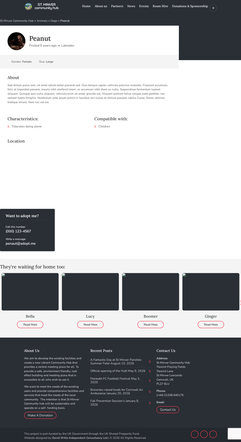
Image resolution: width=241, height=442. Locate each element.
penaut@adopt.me (21, 243)
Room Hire (160, 6)
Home (86, 6)
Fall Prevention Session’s (107, 401)
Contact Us (168, 410)
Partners (117, 6)
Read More (30, 324)
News (131, 6)
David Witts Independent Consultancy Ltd (80, 438)
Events (144, 6)
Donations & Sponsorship (190, 6)
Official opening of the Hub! (108, 371)
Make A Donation (40, 415)
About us (101, 6)
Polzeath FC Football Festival (110, 379)
